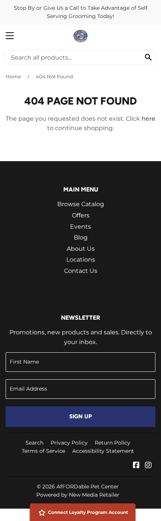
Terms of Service (43, 451)
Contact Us (80, 270)
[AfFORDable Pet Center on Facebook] (136, 465)
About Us (81, 248)
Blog (81, 237)
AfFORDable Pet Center (88, 487)
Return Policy (112, 443)
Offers (80, 215)
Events (80, 226)
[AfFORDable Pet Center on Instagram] (148, 465)
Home (13, 76)
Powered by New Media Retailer (77, 495)
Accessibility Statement (103, 451)
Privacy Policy (69, 443)
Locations (80, 259)
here (148, 118)
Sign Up (80, 416)
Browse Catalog (80, 204)
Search (34, 443)
